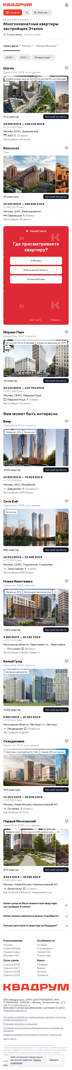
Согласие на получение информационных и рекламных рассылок (33, 1029)
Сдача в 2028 (11, 971)
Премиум (42, 975)
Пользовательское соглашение (20, 1024)
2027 (24, 57)
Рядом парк (44, 955)
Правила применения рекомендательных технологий (32, 1034)
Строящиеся (44, 948)
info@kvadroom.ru (20, 1005)
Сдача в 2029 (11, 975)
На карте (14, 12)
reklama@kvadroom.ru (15, 1010)
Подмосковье (11, 951)
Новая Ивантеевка (17, 581)
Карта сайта (9, 1038)
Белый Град (12, 661)
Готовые (42, 944)
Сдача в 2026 (11, 964)
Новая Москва (11, 948)
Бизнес (41, 968)
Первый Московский (19, 821)
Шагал (8, 68)
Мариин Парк (13, 332)
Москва (8, 944)
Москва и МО (11, 955)
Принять (54, 1060)
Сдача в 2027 (11, 968)
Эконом (41, 971)
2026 (10, 57)
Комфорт (42, 964)
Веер (7, 421)
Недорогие (43, 951)
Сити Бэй (10, 501)
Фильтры (43, 12)
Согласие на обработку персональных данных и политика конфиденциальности (34, 1018)
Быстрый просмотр (55, 116)
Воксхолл (11, 148)
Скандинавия (13, 741)
